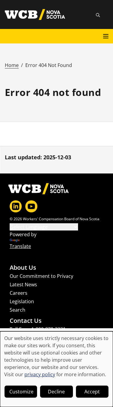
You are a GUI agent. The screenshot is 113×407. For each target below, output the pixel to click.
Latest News (23, 284)
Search (17, 310)
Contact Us (26, 321)
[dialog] (56, 369)
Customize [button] (21, 391)
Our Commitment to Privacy (41, 276)
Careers (18, 293)
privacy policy (39, 374)
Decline (56, 391)
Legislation (22, 301)
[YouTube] (31, 206)
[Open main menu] (105, 36)
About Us (23, 268)
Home (12, 65)
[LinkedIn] (16, 206)
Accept (92, 391)
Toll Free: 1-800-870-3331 (38, 329)
